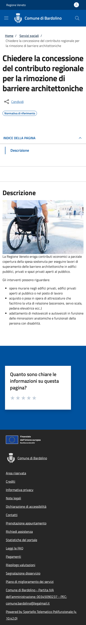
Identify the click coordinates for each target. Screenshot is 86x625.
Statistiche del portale (21, 539)
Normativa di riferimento (19, 112)
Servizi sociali (29, 35)
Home (9, 35)
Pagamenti (13, 556)
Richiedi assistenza (19, 531)
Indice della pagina (19, 137)
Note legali (13, 498)
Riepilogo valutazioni (20, 564)
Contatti (12, 514)
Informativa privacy (19, 489)
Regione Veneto (16, 5)
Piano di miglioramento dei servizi (30, 581)
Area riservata (16, 473)
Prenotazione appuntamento (26, 523)
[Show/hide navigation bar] (6, 18)
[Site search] (77, 18)
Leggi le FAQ (14, 548)
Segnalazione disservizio (23, 573)
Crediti (10, 481)
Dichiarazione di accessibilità (26, 506)
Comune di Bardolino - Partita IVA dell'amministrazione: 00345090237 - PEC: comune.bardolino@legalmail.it (36, 596)
